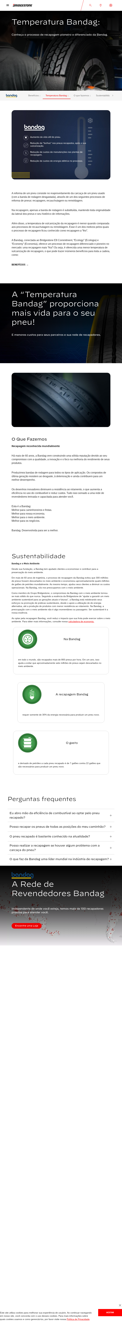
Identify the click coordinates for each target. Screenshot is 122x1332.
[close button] (120, 1305)
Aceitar (110, 1312)
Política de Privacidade (61, 1319)
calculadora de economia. (78, 617)
